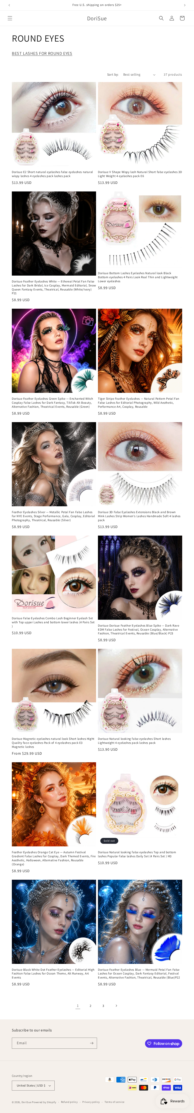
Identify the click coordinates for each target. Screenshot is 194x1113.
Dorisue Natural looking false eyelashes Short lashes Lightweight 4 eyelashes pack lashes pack (134, 741)
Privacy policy (91, 1102)
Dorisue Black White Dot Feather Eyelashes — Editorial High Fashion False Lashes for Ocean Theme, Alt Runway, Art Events (53, 974)
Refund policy (69, 1102)
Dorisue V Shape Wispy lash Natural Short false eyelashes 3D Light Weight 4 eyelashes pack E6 (140, 174)
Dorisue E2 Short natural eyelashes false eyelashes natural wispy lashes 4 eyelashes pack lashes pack (52, 174)
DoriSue (26, 1102)
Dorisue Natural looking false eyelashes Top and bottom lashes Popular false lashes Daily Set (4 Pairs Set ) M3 (137, 854)
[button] (10, 18)
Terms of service (114, 1102)
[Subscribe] (91, 1043)
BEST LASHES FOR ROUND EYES (42, 53)
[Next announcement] (185, 5)
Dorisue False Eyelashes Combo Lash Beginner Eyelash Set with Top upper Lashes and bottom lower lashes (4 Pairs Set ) (53, 622)
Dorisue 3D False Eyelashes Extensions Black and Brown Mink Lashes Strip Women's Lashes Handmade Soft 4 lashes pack (139, 516)
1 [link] (78, 1005)
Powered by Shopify (44, 1102)
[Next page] (116, 1005)
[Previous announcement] (9, 5)
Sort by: (113, 74)
